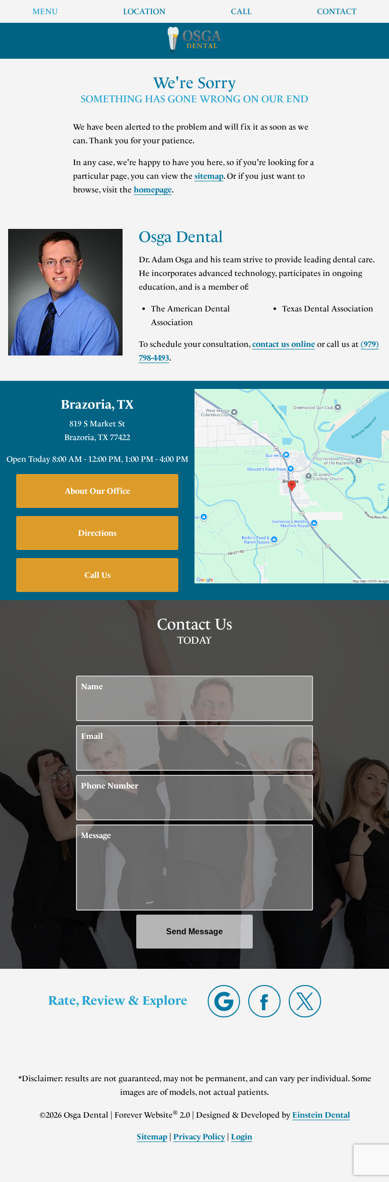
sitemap (208, 176)
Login (241, 1136)
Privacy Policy (199, 1136)
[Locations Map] (291, 485)
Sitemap (152, 1136)
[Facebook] (264, 1001)
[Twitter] (305, 1001)
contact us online (283, 344)
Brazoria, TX (97, 404)
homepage (153, 189)
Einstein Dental (321, 1115)
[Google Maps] (224, 1001)
